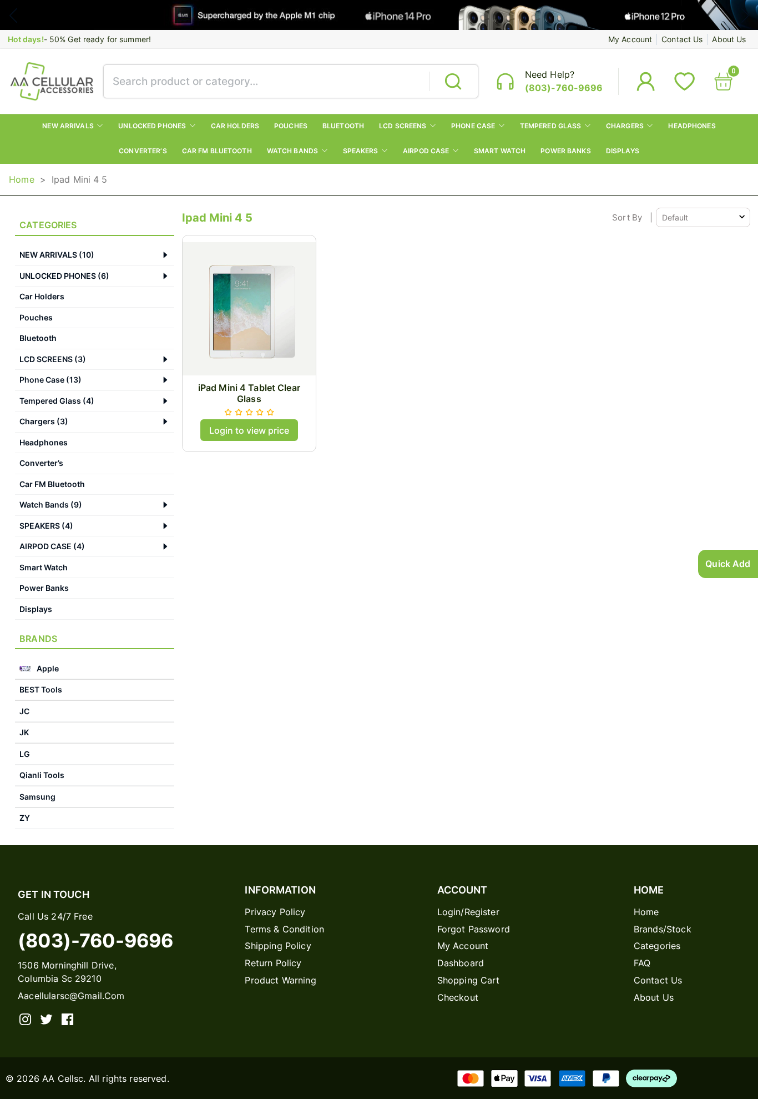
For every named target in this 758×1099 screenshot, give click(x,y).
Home (21, 179)
